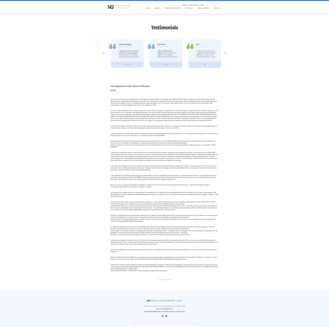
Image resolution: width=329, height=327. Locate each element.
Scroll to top (164, 280)
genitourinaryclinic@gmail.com (164, 309)
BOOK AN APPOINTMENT (214, 5)
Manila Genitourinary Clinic (120, 7)
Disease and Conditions (172, 8)
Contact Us (217, 8)
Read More (127, 64)
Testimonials (189, 8)
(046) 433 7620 (181, 311)
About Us (157, 8)
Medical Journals (203, 8)
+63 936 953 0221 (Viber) (168, 311)
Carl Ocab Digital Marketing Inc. (187, 323)
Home (148, 8)
